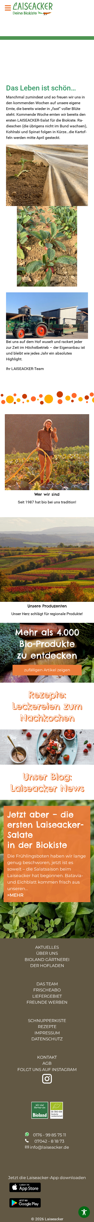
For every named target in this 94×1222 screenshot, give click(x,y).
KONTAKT (47, 1057)
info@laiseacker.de (49, 1147)
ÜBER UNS (47, 953)
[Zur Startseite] (36, 9)
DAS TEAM (47, 984)
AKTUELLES (47, 947)
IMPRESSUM (47, 1032)
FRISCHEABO (47, 990)
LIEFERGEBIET (47, 996)
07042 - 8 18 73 (49, 1141)
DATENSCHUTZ (47, 1039)
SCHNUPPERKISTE (47, 1020)
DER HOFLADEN (47, 965)
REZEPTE (47, 1026)
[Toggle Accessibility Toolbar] (84, 1212)
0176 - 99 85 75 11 (49, 1135)
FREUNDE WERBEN (47, 1002)
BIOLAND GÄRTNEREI (47, 959)
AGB (47, 1063)
